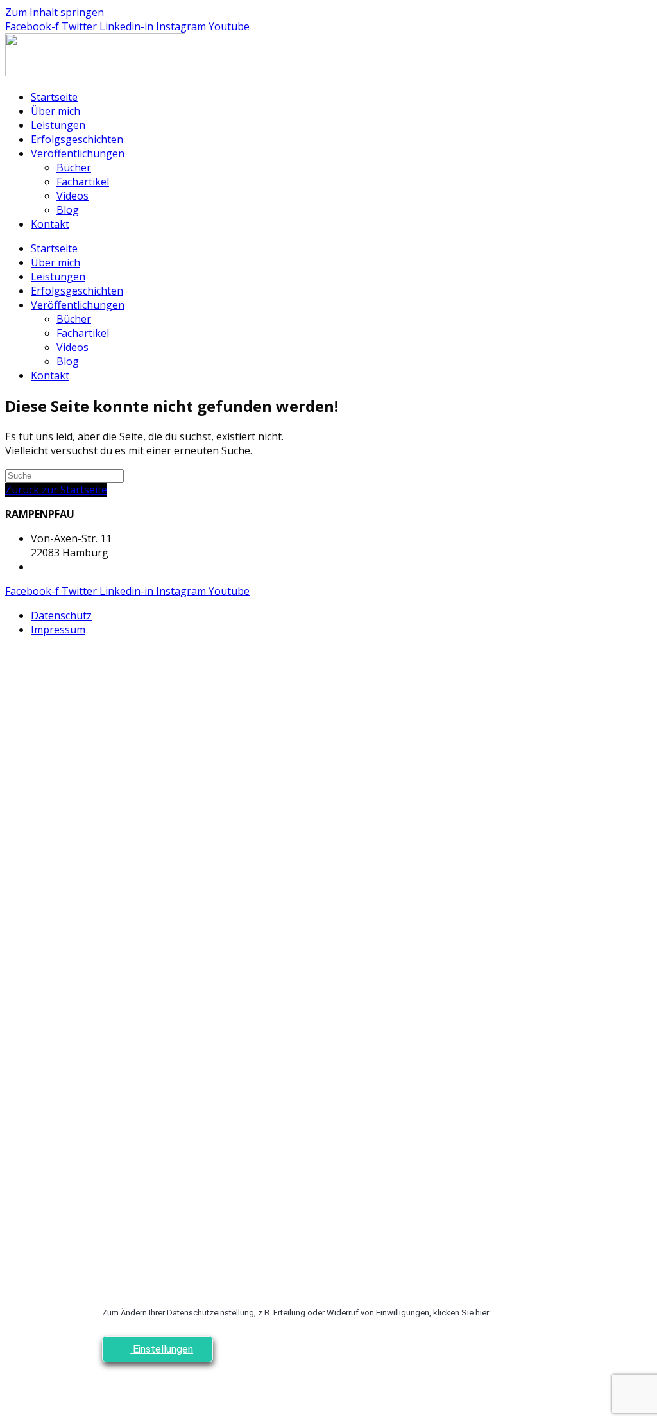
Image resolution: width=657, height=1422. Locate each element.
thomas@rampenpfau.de (90, 567)
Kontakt (50, 224)
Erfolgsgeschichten (77, 139)
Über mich (55, 111)
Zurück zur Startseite (56, 490)
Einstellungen (161, 1349)
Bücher (73, 167)
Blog (67, 210)
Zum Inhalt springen (54, 12)
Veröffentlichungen (77, 153)
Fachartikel (82, 182)
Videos (72, 196)
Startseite (54, 97)
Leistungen (58, 125)
